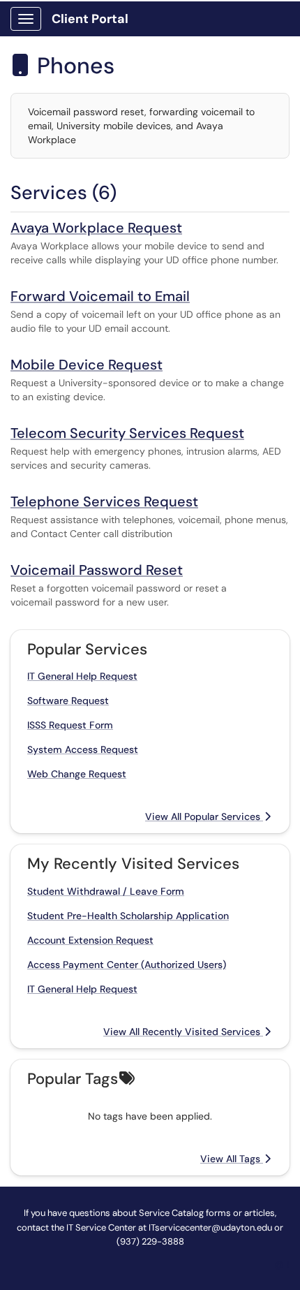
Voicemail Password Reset (96, 570)
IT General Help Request (82, 676)
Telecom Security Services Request (127, 433)
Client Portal (90, 18)
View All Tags (231, 1158)
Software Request (68, 700)
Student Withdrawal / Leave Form (105, 891)
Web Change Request (76, 774)
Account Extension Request (90, 940)
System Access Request (82, 749)
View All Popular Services (204, 816)
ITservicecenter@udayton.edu (210, 1227)
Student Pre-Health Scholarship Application (128, 915)
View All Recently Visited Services (183, 1031)
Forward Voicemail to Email (100, 296)
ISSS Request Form (70, 725)
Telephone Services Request (104, 501)
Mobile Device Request (86, 365)
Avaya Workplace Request (96, 228)
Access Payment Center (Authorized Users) (126, 964)
